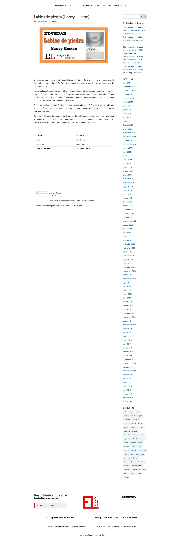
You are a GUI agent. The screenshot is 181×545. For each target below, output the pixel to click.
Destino (140, 423)
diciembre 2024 (129, 133)
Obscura (126, 450)
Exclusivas (127, 431)
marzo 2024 (127, 167)
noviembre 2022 (129, 213)
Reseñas (72, 5)
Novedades (59, 5)
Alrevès (132, 416)
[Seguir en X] (122, 504)
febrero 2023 (128, 202)
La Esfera (136, 439)
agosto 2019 (128, 329)
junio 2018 (127, 382)
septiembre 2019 (129, 325)
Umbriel (126, 477)
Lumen (143, 439)
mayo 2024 (127, 159)
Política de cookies (111, 518)
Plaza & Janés (142, 450)
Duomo (126, 427)
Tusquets (139, 473)
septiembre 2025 (129, 98)
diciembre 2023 (129, 179)
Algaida (139, 412)
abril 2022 (127, 232)
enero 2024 (127, 175)
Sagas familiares (137, 466)
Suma (125, 473)
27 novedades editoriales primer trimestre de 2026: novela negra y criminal (133, 69)
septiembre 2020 (129, 279)
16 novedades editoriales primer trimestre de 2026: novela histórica (133, 50)
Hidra (136, 435)
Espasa (142, 427)
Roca (143, 462)
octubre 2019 (128, 321)
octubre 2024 (128, 140)
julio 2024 (127, 152)
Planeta (133, 450)
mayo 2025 (127, 113)
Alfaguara (131, 412)
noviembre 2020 (129, 271)
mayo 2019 (127, 340)
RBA (125, 458)
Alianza (126, 416)
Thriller (131, 473)
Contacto (118, 5)
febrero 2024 (128, 171)
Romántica (127, 466)
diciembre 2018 (129, 359)
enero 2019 (127, 355)
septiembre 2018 (129, 371)
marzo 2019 (127, 348)
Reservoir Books (133, 458)
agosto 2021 (128, 259)
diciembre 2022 (129, 209)
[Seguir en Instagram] (138, 504)
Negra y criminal (136, 446)
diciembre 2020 (129, 267)
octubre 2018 (128, 367)
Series (97, 5)
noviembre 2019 (129, 317)
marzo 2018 (127, 394)
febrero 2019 (128, 351)
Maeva (126, 443)
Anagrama (140, 416)
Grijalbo (134, 431)
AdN (125, 412)
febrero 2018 (128, 398)
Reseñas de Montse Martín (132, 462)
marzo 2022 (127, 236)
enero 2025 (127, 129)
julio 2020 (127, 286)
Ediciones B (134, 427)
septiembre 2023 (129, 182)
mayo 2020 (127, 294)
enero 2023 (127, 206)
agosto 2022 (128, 225)
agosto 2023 (128, 186)
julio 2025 (127, 106)
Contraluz (127, 419)
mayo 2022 (127, 229)
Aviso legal (98, 518)
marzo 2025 (127, 121)
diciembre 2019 (129, 313)
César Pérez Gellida (130, 423)
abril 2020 (127, 298)
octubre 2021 (128, 252)
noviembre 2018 (129, 363)
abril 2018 (127, 390)
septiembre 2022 (129, 221)
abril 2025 (127, 117)
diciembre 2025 (129, 86)
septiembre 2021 (129, 255)
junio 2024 (127, 156)
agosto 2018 (128, 375)
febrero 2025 (128, 125)
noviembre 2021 (129, 248)
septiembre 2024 (129, 144)
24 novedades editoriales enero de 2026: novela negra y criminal (135, 40)
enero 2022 (127, 240)
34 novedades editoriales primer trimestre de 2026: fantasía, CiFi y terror (133, 60)
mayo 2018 (127, 386)
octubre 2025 (128, 94)
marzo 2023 (127, 198)
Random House (139, 454)
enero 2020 (127, 309)
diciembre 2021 (129, 244)
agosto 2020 (128, 282)
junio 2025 (127, 110)
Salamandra (127, 469)
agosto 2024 (128, 148)
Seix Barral (136, 469)
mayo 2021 (127, 263)
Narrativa (126, 446)
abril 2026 (127, 83)
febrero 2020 (128, 305)
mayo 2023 (127, 190)
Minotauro (133, 443)
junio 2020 (127, 290)
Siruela (144, 469)
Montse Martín (42, 22)
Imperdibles (85, 5)
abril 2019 (127, 344)
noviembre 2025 (129, 90)
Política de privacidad (128, 518)
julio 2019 (127, 332)
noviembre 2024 (129, 136)
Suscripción (106, 5)
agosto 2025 (128, 102)
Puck (125, 454)
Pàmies (131, 454)
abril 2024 (127, 163)
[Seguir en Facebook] (130, 504)
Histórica (142, 435)
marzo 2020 (127, 302)
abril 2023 (127, 194)
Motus (140, 443)
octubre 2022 (128, 217)
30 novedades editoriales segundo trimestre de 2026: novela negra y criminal (134, 30)
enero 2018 (127, 401)
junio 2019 (127, 336)
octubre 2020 (128, 275)
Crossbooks (135, 419)
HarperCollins (128, 435)
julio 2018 (127, 378)
